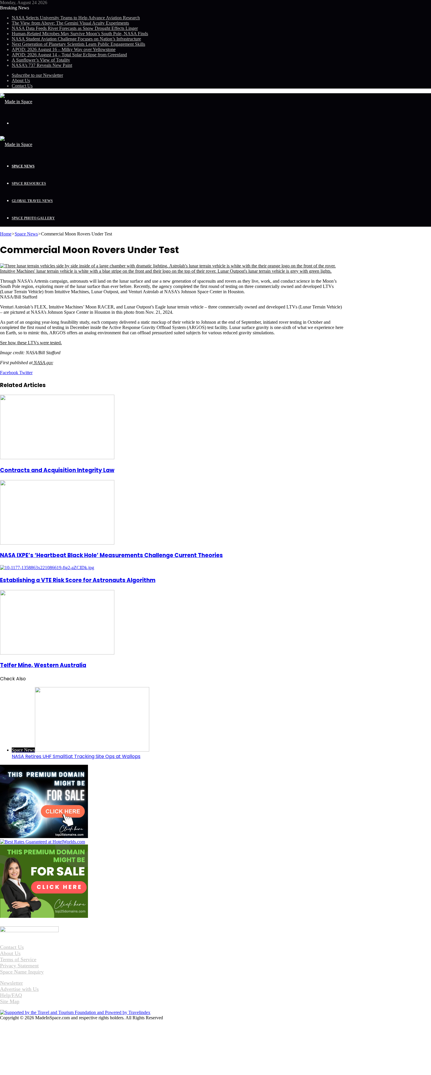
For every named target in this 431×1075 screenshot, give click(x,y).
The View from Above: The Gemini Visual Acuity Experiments (70, 23)
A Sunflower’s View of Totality (41, 59)
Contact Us (22, 85)
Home (5, 233)
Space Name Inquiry (22, 972)
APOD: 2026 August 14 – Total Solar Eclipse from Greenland (69, 54)
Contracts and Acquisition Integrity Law (57, 470)
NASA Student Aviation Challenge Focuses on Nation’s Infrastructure (76, 38)
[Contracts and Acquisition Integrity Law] (57, 457)
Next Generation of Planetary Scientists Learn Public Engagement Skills (78, 44)
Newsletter (11, 983)
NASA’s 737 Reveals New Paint (42, 65)
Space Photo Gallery (33, 218)
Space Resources (29, 184)
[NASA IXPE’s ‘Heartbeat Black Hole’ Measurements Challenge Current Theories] (57, 542)
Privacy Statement (19, 966)
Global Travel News (32, 201)
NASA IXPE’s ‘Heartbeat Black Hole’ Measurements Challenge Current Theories (111, 555)
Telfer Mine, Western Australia (43, 665)
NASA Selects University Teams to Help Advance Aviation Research (76, 17)
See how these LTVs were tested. (31, 342)
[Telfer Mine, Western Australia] (57, 652)
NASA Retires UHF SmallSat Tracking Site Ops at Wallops (76, 756)
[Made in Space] (16, 101)
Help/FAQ (11, 995)
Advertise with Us (19, 989)
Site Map (9, 1001)
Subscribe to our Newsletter (37, 75)
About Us (21, 80)
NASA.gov (43, 362)
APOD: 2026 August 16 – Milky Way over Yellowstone (64, 49)
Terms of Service (18, 959)
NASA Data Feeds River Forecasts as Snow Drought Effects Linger (75, 28)
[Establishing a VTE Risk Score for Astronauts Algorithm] (47, 567)
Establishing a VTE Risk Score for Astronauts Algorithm (77, 580)
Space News (23, 166)
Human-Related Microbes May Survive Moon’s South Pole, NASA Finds (80, 33)
